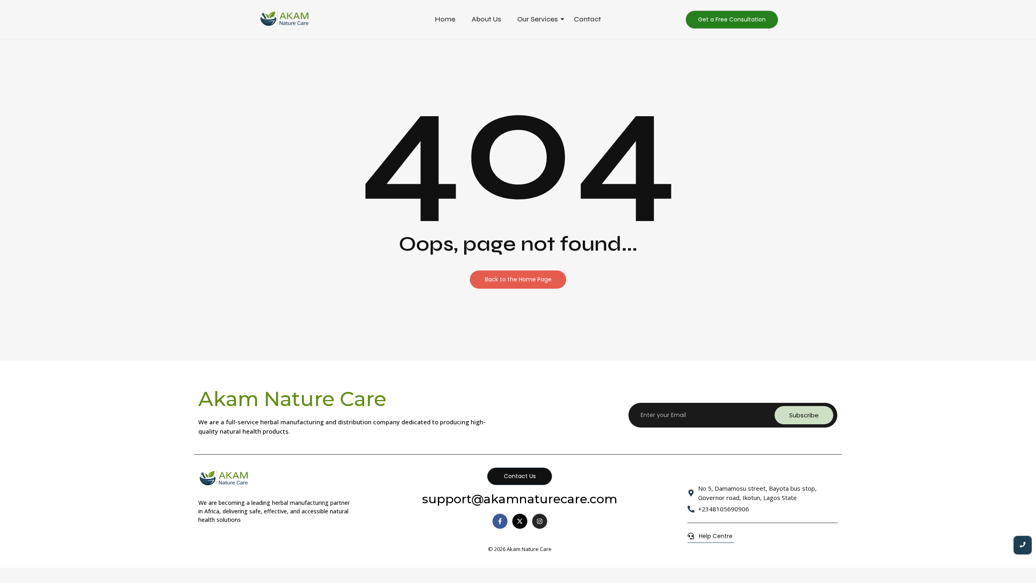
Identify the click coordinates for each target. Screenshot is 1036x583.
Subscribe (804, 415)
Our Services (537, 19)
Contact (587, 19)
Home (445, 19)
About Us (486, 19)
